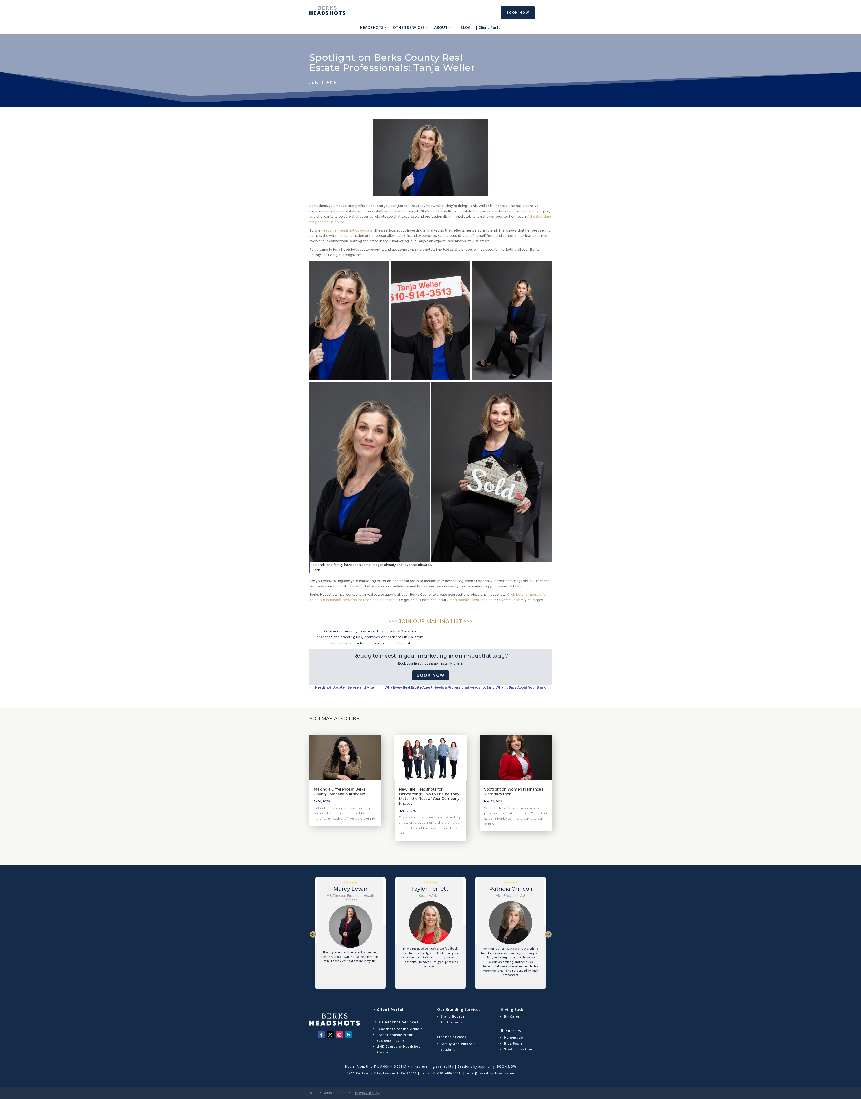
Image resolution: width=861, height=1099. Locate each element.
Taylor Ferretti (348, 889)
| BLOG (464, 28)
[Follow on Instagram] (339, 1034)
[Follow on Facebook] (321, 1034)
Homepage (513, 1037)
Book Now (430, 675)
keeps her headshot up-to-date (347, 230)
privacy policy (367, 1093)
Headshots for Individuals (399, 1029)
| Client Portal (489, 28)
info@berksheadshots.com (490, 1073)
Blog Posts (513, 1043)
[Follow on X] (330, 1034)
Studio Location (518, 1049)
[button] (312, 933)
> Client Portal (388, 1009)
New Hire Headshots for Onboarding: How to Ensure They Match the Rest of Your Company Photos (429, 796)
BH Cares (512, 1016)
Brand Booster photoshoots (470, 600)
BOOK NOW (506, 1066)
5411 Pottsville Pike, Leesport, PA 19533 (381, 1073)
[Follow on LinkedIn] (348, 1034)
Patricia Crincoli (429, 889)
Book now (517, 12)
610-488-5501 (449, 1073)
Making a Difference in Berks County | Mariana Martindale (340, 791)
